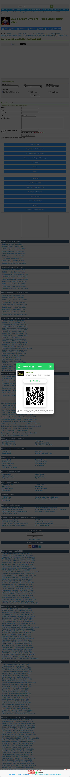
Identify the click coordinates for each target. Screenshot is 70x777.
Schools (34, 774)
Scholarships (26, 774)
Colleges (40, 774)
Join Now (36, 381)
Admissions (13, 774)
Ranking (58, 774)
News (19, 774)
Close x (67, 769)
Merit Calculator (49, 774)
